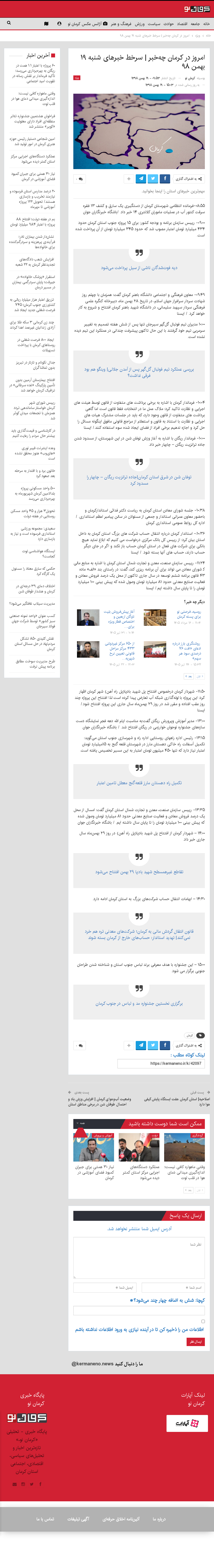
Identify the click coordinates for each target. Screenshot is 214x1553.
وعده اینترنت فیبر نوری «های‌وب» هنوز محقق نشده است (35, 453)
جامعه (195, 24)
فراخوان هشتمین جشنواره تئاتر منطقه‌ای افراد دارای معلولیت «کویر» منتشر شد (32, 121)
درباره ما (159, 1519)
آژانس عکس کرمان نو (85, 24)
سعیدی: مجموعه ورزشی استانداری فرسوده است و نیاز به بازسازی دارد (32, 533)
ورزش (140, 24)
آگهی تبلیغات (78, 1519)
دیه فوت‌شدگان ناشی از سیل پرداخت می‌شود (139, 267)
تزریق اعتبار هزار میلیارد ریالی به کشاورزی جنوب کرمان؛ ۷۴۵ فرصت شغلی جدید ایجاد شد (32, 304)
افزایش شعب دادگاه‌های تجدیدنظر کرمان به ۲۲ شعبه (35, 262)
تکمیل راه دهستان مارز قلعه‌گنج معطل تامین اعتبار (139, 783)
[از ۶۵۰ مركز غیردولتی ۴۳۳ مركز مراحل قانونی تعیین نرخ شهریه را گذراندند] (88, 649)
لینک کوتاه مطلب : (188, 1055)
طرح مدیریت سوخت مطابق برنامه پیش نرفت (35, 664)
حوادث (169, 24)
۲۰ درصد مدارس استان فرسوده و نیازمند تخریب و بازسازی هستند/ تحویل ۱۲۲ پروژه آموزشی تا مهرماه (32, 199)
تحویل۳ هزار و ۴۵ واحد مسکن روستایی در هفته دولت (33, 513)
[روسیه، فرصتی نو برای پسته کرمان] (155, 617)
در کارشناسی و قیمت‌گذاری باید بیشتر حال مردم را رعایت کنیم (33, 433)
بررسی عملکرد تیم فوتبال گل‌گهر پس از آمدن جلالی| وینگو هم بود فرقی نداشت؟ (139, 372)
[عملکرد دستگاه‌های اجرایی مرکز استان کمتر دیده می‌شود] (139, 1147)
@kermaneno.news (93, 1364)
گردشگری (197, 1135)
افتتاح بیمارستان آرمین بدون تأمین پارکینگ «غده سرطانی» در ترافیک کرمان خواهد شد (32, 385)
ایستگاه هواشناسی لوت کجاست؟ (38, 554)
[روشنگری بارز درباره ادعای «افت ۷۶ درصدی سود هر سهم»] (155, 649)
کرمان (190, 1035)
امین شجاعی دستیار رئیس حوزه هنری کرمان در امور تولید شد (32, 141)
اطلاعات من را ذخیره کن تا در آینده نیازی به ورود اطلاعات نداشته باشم (139, 1330)
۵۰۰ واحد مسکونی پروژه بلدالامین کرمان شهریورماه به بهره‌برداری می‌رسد (35, 493)
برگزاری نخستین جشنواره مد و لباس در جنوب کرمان (139, 1003)
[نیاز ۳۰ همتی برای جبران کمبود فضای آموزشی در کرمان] (93, 1147)
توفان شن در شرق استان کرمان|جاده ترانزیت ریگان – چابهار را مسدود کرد (139, 480)
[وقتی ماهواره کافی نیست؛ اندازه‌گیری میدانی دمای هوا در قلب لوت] (184, 1147)
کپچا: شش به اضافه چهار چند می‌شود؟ (167, 1300)
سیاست (154, 24)
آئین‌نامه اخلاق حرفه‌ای (121, 1519)
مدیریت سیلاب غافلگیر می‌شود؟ (32, 603)
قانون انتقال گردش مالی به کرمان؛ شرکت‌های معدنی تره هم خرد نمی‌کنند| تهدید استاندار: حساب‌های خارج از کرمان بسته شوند (139, 934)
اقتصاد (182, 24)
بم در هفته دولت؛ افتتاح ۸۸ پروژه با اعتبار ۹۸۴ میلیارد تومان (32, 222)
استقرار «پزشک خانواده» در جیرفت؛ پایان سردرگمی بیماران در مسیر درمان (33, 282)
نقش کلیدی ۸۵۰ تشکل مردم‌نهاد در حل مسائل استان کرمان (35, 643)
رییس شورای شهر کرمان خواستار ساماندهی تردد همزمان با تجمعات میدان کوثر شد (34, 410)
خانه (206, 24)
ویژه (77, 78)
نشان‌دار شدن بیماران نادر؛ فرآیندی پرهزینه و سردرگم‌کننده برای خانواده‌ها (32, 242)
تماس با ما (45, 1519)
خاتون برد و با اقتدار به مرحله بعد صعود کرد (35, 473)
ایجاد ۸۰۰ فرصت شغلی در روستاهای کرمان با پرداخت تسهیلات (36, 345)
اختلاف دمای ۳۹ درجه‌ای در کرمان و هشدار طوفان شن (35, 588)
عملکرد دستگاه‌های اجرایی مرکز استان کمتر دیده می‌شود (33, 159)
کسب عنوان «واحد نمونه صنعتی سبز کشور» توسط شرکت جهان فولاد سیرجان (32, 621)
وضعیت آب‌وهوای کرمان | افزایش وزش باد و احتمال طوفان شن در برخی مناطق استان (99, 1102)
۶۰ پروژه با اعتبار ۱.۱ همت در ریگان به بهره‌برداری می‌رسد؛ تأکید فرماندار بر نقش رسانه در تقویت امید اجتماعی (33, 73)
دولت (155, 1135)
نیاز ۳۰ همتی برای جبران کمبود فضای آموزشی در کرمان (33, 176)
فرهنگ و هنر (121, 24)
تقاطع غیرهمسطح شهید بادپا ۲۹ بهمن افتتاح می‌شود (139, 872)
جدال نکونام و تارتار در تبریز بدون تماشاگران (35, 365)
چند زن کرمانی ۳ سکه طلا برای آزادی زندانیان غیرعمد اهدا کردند (32, 325)
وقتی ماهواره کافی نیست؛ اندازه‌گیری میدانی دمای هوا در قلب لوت (33, 98)
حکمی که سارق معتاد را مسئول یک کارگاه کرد (33, 571)
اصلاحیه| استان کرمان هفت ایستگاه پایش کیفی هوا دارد (177, 1102)
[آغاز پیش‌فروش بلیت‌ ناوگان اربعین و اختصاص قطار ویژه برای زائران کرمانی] (88, 617)
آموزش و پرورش (103, 1135)
